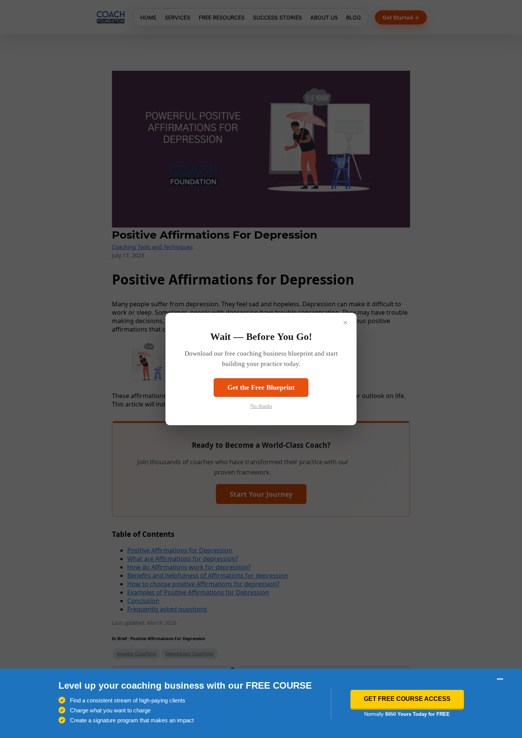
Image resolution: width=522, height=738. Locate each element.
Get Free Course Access (407, 699)
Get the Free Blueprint (261, 387)
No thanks (261, 406)
